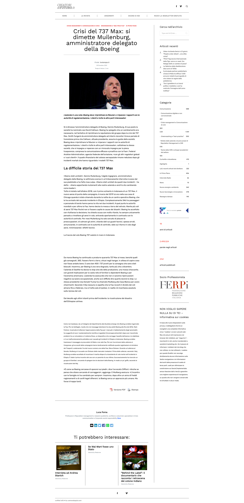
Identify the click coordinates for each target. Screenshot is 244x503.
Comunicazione (165, 109)
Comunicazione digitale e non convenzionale (171, 114)
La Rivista (85, 16)
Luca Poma (101, 412)
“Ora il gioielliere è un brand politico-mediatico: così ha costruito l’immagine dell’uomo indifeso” (174, 87)
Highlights (163, 164)
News (162, 182)
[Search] (187, 6)
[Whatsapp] (107, 426)
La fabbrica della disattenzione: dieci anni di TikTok (174, 67)
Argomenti (109, 16)
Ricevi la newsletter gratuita (168, 16)
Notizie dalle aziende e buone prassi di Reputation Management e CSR (174, 142)
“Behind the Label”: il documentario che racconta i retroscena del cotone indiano (133, 477)
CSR (161, 132)
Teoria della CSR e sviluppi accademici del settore (174, 151)
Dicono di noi (134, 16)
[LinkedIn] (95, 426)
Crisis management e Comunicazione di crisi (83, 26)
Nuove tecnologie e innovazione (171, 192)
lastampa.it (104, 62)
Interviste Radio (165, 178)
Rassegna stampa (166, 196)
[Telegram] (111, 426)
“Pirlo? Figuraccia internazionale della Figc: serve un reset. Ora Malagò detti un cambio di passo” (175, 61)
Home (64, 16)
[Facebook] (103, 426)
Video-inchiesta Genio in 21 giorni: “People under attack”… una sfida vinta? (175, 54)
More (119, 418)
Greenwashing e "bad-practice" (113, 26)
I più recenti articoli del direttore (171, 169)
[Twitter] (99, 426)
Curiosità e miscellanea (168, 159)
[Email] (91, 426)
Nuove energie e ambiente (169, 187)
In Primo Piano (131, 26)
